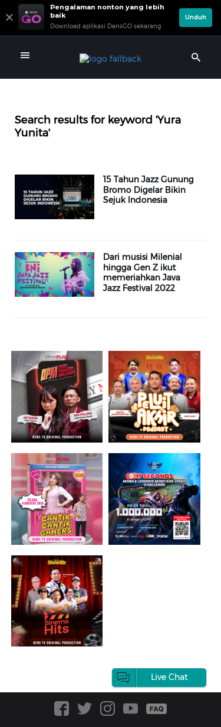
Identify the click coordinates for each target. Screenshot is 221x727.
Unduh (195, 17)
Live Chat (169, 677)
